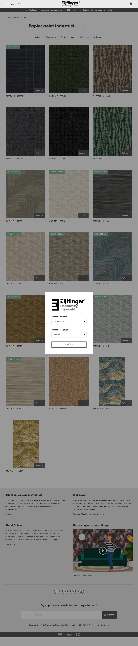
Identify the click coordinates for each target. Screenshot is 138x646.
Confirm (69, 344)
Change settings (9, 642)
